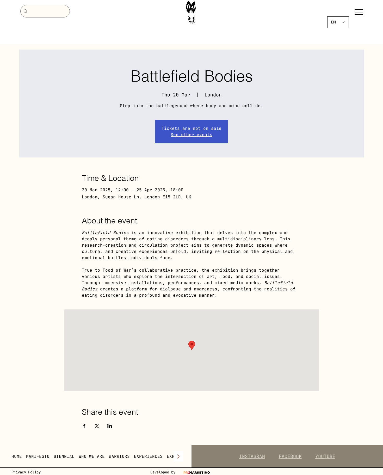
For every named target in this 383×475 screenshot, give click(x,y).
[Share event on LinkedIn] (109, 426)
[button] (92, 456)
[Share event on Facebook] (84, 426)
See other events (191, 134)
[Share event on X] (97, 426)
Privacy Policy (26, 472)
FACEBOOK (290, 456)
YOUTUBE (325, 456)
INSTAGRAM (252, 456)
